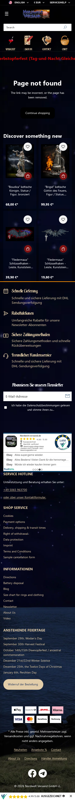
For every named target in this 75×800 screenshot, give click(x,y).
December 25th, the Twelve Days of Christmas (32, 667)
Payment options (14, 522)
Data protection (13, 539)
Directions (9, 577)
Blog (6, 589)
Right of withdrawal (15, 534)
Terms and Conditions (17, 551)
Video (7, 618)
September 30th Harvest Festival (24, 644)
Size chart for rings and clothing (23, 595)
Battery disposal (13, 583)
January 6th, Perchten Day (20, 672)
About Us (9, 612)
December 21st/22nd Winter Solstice (26, 660)
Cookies (8, 516)
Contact (8, 601)
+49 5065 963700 (15, 490)
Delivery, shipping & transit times (24, 528)
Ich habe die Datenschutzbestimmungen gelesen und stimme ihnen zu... (40, 407)
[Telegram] (43, 773)
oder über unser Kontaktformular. (24, 497)
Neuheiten (20, 750)
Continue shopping (37, 113)
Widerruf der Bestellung (23, 684)
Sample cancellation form (19, 557)
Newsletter (10, 607)
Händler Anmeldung (54, 758)
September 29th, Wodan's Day (22, 638)
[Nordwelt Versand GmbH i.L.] (36, 14)
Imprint (8, 545)
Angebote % (39, 750)
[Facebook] (32, 773)
